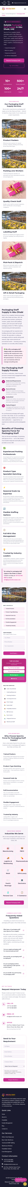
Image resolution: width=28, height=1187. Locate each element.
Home (3, 13)
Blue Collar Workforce (7, 1140)
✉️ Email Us (14, 678)
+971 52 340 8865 (4, 3)
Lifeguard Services (10, 718)
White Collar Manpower (8, 1137)
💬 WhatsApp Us (14, 675)
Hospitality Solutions (10, 708)
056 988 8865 (9, 3)
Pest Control (8, 715)
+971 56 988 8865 (14, 671)
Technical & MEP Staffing (8, 1142)
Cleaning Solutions (10, 695)
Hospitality (4, 1120)
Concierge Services (10, 698)
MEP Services (8, 711)
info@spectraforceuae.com (19, 2)
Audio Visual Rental (10, 688)
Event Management (7, 1151)
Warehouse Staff (9, 721)
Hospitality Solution (7, 1148)
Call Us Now (15, 65)
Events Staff (8, 705)
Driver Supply (8, 702)
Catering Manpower (10, 692)
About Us (4, 1117)
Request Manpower (20, 1179)
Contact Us (4, 1128)
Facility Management (11, 13)
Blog (3, 1125)
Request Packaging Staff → (14, 60)
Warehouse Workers (7, 1145)
